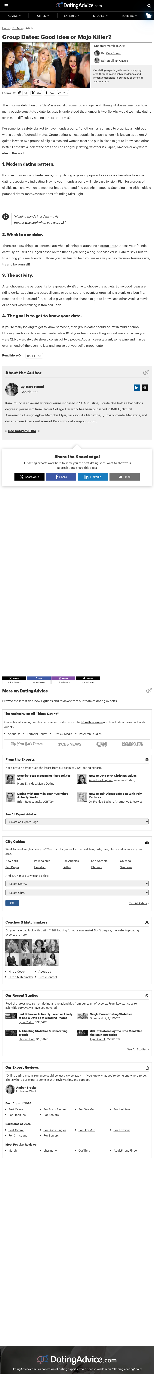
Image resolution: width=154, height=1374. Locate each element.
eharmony (50, 1150)
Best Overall (16, 1109)
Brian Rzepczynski (29, 801)
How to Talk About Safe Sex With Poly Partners (115, 795)
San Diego (12, 867)
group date (108, 245)
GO (12, 903)
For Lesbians (122, 1109)
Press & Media (63, 734)
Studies (99, 15)
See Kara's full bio (22, 431)
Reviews (128, 15)
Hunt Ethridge (26, 783)
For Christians (17, 1135)
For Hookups (17, 1114)
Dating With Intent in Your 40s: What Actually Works (42, 795)
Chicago (125, 860)
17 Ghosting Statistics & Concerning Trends (43, 1033)
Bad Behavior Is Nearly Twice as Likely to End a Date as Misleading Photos (45, 1016)
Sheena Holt (98, 1018)
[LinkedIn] (137, 387)
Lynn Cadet (26, 1022)
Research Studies (90, 734)
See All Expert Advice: (21, 814)
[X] (145, 387)
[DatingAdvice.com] (79, 5)
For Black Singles (55, 1109)
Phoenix (96, 867)
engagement (92, 105)
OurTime (84, 1150)
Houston (39, 867)
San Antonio (99, 860)
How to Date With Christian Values (113, 775)
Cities (41, 15)
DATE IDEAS (34, 355)
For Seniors (51, 1114)
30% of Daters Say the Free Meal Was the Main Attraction (116, 1033)
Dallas (67, 867)
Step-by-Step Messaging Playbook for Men (43, 777)
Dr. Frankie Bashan (101, 801)
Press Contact (47, 977)
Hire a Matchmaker (20, 977)
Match (12, 1150)
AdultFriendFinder (126, 1150)
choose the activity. (101, 286)
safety (28, 128)
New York (11, 860)
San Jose (126, 867)
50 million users (92, 722)
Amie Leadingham (100, 780)
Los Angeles (71, 860)
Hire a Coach (17, 971)
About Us (14, 734)
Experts (70, 15)
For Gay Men (87, 1109)
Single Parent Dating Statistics (111, 1014)
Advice (13, 15)
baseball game (50, 292)
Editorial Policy (37, 734)
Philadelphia (42, 860)
